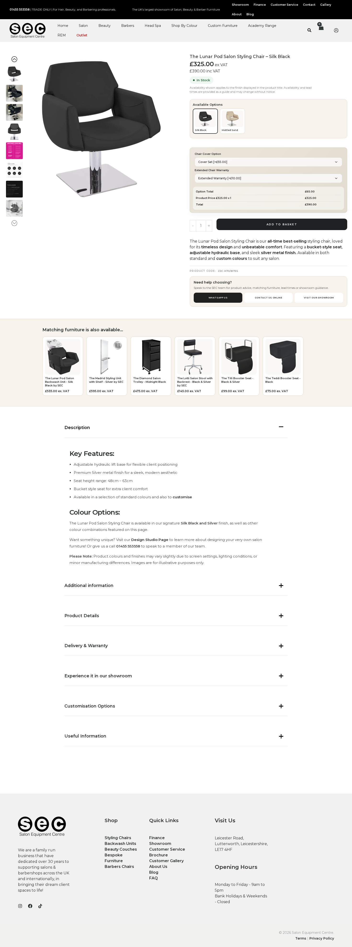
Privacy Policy (321, 938)
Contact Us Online (268, 297)
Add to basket (282, 224)
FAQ (153, 878)
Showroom (160, 843)
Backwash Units (120, 843)
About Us (158, 866)
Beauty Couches (121, 849)
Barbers (127, 25)
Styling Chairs (118, 838)
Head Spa (153, 25)
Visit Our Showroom (319, 297)
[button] (309, 30)
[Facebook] (30, 906)
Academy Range (262, 25)
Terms (300, 938)
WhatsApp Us (218, 297)
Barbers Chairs (119, 866)
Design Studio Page (149, 539)
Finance (157, 838)
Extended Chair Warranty (212, 170)
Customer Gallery (166, 861)
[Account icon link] (336, 30)
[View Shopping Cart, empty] (321, 30)
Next (16, 223)
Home (62, 25)
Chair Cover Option (208, 154)
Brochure (158, 855)
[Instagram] (20, 906)
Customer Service (167, 849)
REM (61, 35)
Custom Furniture (223, 25)
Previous (17, 59)
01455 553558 (20, 9)
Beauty (104, 25)
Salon (83, 25)
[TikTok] (40, 906)
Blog (153, 872)
